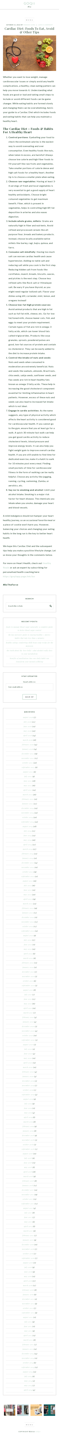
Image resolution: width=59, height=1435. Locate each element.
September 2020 (28, 1040)
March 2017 (28, 1231)
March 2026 (28, 740)
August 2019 (28, 1099)
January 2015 (28, 1349)
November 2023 (28, 867)
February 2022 (28, 963)
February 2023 (28, 908)
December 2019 (28, 1081)
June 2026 (28, 726)
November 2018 (28, 1140)
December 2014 (28, 1354)
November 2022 (28, 922)
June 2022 (28, 944)
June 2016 (28, 1272)
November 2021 (28, 976)
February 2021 (28, 1017)
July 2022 (28, 940)
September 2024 (27, 822)
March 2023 (28, 904)
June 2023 (28, 890)
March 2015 (28, 1340)
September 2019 (28, 1094)
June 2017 (28, 1217)
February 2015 (28, 1344)
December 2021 (28, 972)
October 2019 (28, 1090)
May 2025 (28, 785)
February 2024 (27, 854)
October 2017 (28, 1199)
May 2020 (28, 1058)
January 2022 (28, 967)
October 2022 (28, 926)
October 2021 (28, 981)
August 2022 (28, 935)
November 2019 (28, 1085)
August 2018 (28, 1154)
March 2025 (27, 794)
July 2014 (28, 1376)
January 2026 (27, 749)
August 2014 (28, 1372)
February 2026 (28, 744)
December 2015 (28, 1299)
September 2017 (27, 1204)
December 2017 (28, 1190)
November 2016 (28, 1249)
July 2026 (27, 722)
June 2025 (28, 781)
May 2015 (28, 1331)
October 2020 (27, 1035)
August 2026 (28, 717)
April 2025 (27, 790)
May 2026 (28, 731)
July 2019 (28, 1104)
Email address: (29, 682)
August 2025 (28, 772)
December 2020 (28, 1026)
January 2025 (27, 804)
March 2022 (28, 958)
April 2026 (27, 735)
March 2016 (27, 1285)
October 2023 (28, 872)
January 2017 (28, 1240)
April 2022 (28, 954)
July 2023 (28, 885)
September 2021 (28, 985)
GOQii (29, 3)
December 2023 (28, 863)
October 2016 (28, 1254)
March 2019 (28, 1122)
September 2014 (28, 1367)
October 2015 (28, 1308)
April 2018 (27, 1172)
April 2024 (27, 844)
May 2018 (28, 1167)
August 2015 (28, 1317)
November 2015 (28, 1304)
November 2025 (28, 758)
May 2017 (28, 1222)
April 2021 (28, 1008)
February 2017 (28, 1235)
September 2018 (28, 1149)
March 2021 (28, 1013)
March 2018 (28, 1176)
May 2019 (28, 1113)
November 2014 (28, 1358)
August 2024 (28, 826)
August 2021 (28, 990)
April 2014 (28, 1390)
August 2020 (28, 1044)
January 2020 (28, 1076)
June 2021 (28, 999)
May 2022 (28, 949)
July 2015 (28, 1322)
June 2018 (28, 1163)
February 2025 (28, 799)
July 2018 (28, 1158)
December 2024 (28, 808)
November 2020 (28, 1031)
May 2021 (28, 1004)
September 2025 (28, 767)
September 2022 (27, 931)
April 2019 (28, 1117)
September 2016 (28, 1258)
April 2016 (28, 1281)
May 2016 (28, 1276)
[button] (29, 20)
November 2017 (28, 1194)
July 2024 (28, 831)
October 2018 (28, 1144)
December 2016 (28, 1244)
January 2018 (27, 1185)
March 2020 (28, 1067)
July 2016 (28, 1267)
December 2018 (28, 1135)
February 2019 (28, 1126)
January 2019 (28, 1131)
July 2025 (28, 776)
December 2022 (28, 917)
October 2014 (28, 1363)
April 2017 (28, 1226)
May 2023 (28, 894)
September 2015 (28, 1313)
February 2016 (28, 1290)
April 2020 (27, 1063)
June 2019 (28, 1108)
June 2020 (28, 1054)
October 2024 (27, 817)
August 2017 (28, 1208)
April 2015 (28, 1335)
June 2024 (28, 835)
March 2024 (27, 849)
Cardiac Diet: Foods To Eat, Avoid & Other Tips (29, 30)
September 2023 (27, 876)
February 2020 (28, 1072)
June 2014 (28, 1381)
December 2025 (28, 754)
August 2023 (28, 881)
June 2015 (28, 1326)
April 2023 (27, 899)
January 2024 (27, 858)
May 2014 (28, 1385)
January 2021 (28, 1022)
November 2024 (27, 813)
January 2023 (27, 913)
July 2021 (28, 994)
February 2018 (28, 1181)
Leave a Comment (45, 25)
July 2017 (28, 1213)
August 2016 (28, 1263)
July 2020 (28, 1049)
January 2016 (28, 1294)
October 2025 (27, 763)
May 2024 (28, 840)
